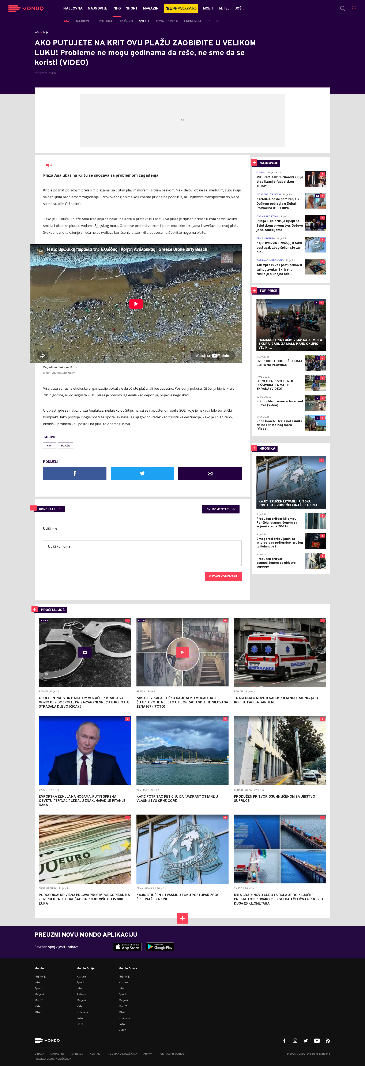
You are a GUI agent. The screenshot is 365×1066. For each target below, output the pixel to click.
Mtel (38, 1012)
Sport (38, 988)
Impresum (77, 1054)
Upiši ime (50, 529)
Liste (80, 1024)
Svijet (46, 32)
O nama (39, 1054)
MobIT (39, 1000)
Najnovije (40, 977)
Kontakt (96, 1054)
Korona (81, 977)
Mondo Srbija (86, 968)
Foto (80, 1018)
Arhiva (147, 1054)
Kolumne (82, 1012)
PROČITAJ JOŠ (53, 610)
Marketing (57, 1054)
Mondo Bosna (128, 968)
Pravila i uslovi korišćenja (53, 1059)
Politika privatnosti (173, 1054)
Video (38, 1006)
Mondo (39, 968)
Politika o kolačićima (122, 1054)
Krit (49, 446)
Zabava (81, 994)
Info (37, 32)
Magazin (40, 994)
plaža (65, 446)
